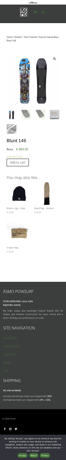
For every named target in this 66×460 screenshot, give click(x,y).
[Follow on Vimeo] (15, 429)
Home (10, 37)
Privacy (45, 455)
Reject (34, 455)
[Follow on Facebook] (4, 429)
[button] (54, 58)
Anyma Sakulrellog (48, 37)
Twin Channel (30, 37)
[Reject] (62, 447)
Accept (22, 455)
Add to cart (17, 162)
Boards (18, 37)
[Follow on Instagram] (10, 429)
